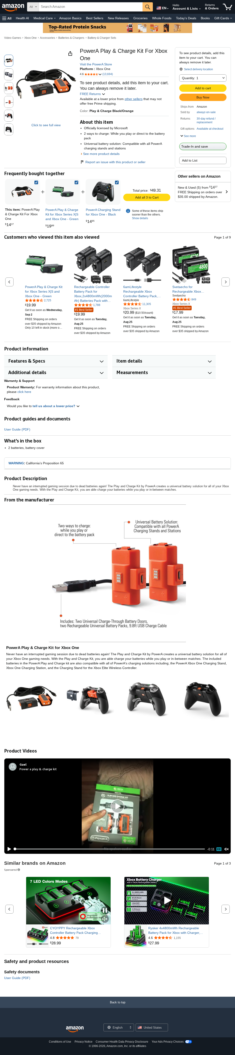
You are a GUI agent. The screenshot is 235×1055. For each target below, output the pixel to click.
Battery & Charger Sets (102, 37)
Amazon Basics (70, 18)
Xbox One (30, 37)
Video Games (12, 37)
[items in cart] (227, 7)
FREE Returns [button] (91, 94)
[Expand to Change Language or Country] (168, 8)
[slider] (109, 848)
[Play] (8, 849)
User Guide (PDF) (17, 429)
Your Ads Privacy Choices (168, 1041)
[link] (63, 192)
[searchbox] (91, 7)
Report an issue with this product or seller (115, 162)
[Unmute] (226, 849)
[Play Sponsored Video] (166, 900)
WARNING (16, 463)
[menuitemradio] (218, 849)
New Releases (118, 18)
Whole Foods (161, 18)
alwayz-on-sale (206, 112)
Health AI (22, 18)
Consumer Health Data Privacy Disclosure (122, 1041)
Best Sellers (94, 18)
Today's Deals (186, 18)
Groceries (140, 18)
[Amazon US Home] (75, 1029)
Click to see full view (46, 125)
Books (205, 18)
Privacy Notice (83, 1041)
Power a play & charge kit (38, 769)
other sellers (134, 99)
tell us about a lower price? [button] (54, 406)
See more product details (101, 154)
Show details (140, 218)
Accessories (47, 37)
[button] (7, 18)
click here (24, 392)
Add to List (189, 160)
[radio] (8, 60)
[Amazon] (13, 7)
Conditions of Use (60, 1041)
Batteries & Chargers (71, 37)
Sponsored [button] (10, 869)
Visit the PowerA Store (96, 64)
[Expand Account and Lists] (200, 8)
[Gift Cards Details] (231, 18)
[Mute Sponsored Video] (105, 919)
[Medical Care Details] (55, 18)
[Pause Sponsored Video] (105, 911)
